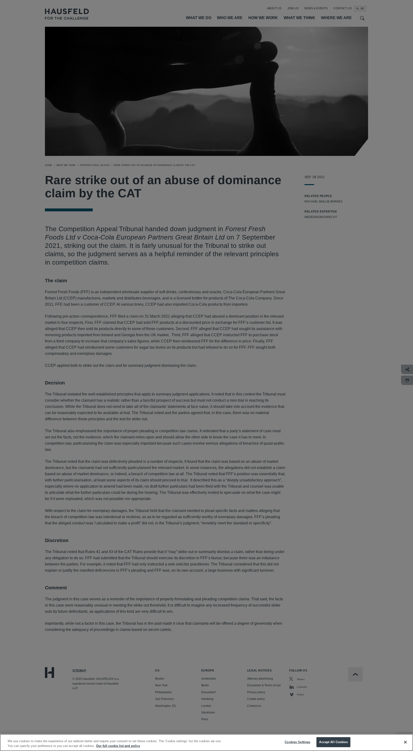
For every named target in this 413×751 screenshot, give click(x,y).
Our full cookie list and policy (118, 746)
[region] (206, 742)
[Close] (405, 742)
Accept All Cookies (333, 742)
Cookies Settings (297, 742)
